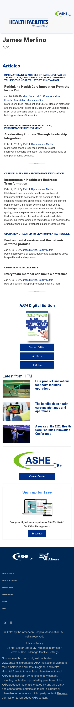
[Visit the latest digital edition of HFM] (37, 326)
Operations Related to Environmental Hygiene (37, 233)
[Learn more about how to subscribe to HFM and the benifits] (37, 507)
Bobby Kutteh (46, 249)
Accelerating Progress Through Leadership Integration (35, 136)
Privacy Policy (34, 643)
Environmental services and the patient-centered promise (33, 242)
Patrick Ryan (30, 144)
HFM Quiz (37, 365)
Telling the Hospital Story (23, 80)
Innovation (51, 80)
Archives (37, 356)
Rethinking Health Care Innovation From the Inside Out (36, 88)
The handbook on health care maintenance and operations (51, 407)
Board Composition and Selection (27, 125)
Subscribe (37, 533)
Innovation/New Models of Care (26, 75)
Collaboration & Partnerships (44, 77)
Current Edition (37, 347)
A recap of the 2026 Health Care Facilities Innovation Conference (53, 430)
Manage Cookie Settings (43, 652)
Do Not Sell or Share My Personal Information (34, 648)
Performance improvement (23, 128)
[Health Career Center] (37, 460)
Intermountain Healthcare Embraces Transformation (30, 181)
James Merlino (36, 100)
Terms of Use (18, 652)
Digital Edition (37, 305)
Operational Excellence (21, 267)
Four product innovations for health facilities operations (52, 385)
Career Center (37, 476)
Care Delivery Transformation (25, 173)
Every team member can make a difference (35, 274)
